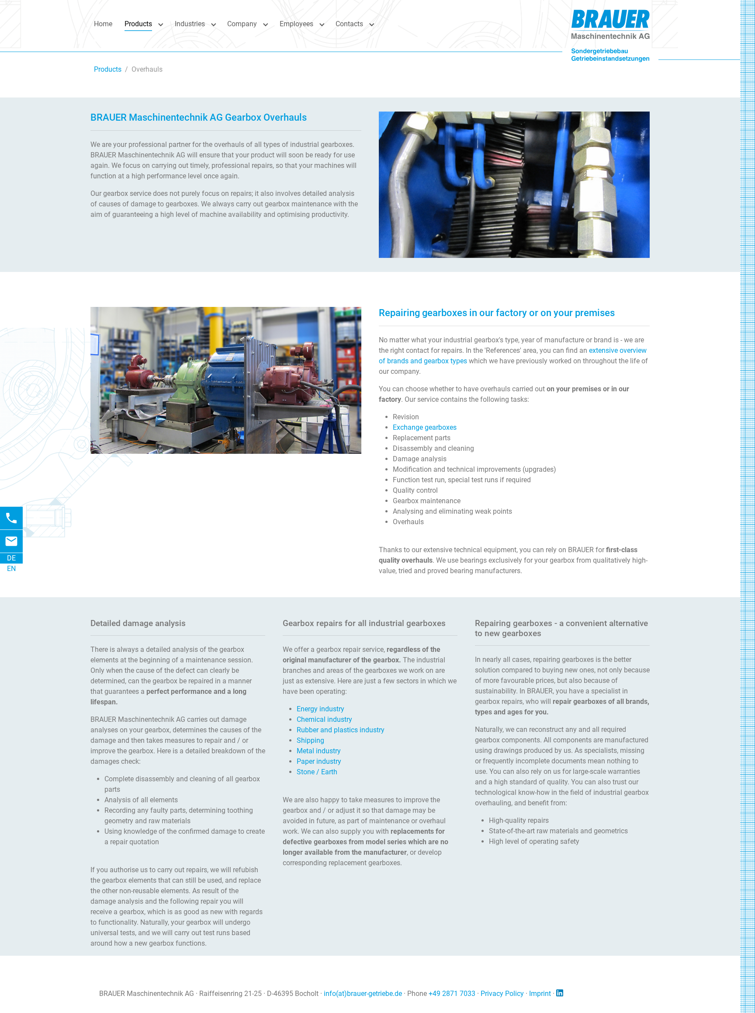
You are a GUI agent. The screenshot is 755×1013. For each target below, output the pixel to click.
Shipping (310, 740)
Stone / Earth (317, 772)
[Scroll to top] (729, 987)
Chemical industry (324, 719)
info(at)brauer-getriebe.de (363, 993)
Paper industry (319, 761)
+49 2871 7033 (452, 993)
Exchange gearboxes (425, 427)
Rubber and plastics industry (340, 730)
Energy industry (320, 709)
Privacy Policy (502, 993)
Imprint (540, 993)
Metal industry (319, 751)
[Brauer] (610, 23)
